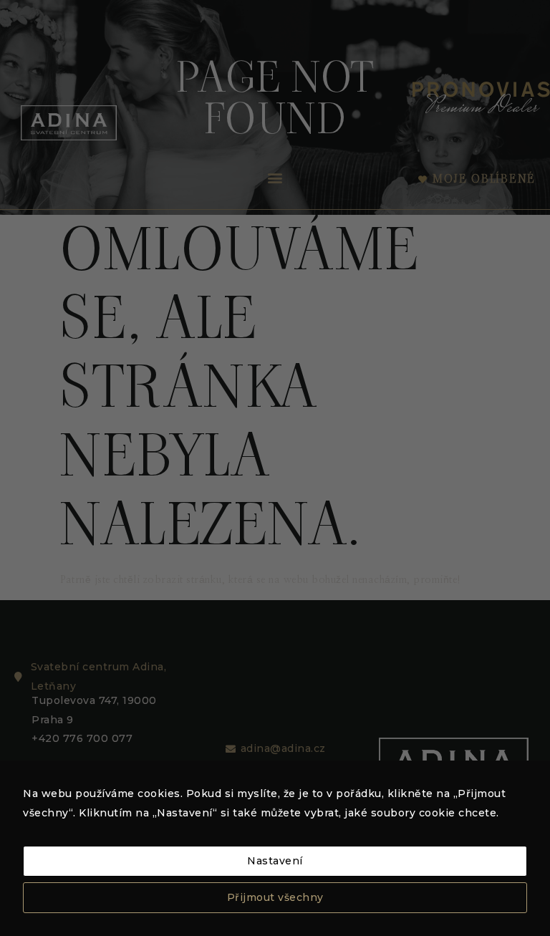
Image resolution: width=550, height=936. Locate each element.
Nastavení (275, 860)
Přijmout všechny (275, 897)
